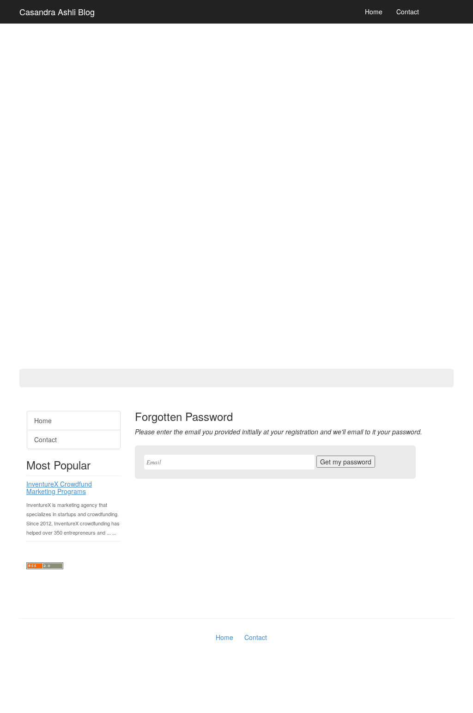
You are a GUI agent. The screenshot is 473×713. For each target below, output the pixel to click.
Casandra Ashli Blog (57, 12)
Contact (407, 11)
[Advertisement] (37, 263)
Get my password (345, 461)
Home (373, 11)
